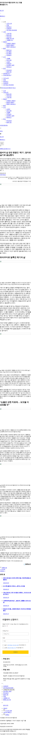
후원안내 (8, 50)
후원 (4, 48)
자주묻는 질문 (10, 65)
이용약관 (8, 28)
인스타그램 (8, 710)
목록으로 (4, 567)
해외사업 (8, 35)
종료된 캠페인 (10, 45)
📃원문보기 (27, 564)
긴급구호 (8, 33)
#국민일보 (3, 174)
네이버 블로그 (7, 712)
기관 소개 (9, 23)
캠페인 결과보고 (11, 47)
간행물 (8, 58)
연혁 (7, 25)
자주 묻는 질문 (7, 691)
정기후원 (8, 52)
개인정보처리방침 (8, 687)
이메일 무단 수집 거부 (9, 689)
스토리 (8, 62)
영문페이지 (6, 73)
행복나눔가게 (10, 38)
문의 (4, 68)
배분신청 (8, 72)
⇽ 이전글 (2, 569)
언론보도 (8, 63)
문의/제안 (9, 70)
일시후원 (8, 53)
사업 (4, 32)
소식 (4, 57)
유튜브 (7, 714)
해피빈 (5, 708)
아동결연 (8, 55)
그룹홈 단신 (9, 40)
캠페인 (5, 42)
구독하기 (15, 652)
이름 (3, 638)
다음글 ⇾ (2, 571)
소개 (4, 90)
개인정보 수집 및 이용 (13, 645)
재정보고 (8, 27)
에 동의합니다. (15, 645)
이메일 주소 (5, 630)
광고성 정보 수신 (12, 647)
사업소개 (5, 92)
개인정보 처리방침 (11, 30)
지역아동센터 (7, 75)
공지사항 (8, 60)
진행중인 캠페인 (11, 43)
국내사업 (8, 37)
